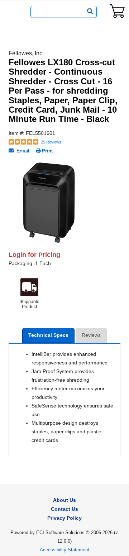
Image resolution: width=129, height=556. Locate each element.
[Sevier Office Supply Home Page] (13, 12)
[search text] (89, 12)
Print (47, 151)
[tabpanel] (64, 202)
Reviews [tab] (91, 335)
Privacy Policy (64, 518)
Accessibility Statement (64, 549)
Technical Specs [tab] (48, 335)
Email (22, 151)
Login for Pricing (34, 254)
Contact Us (64, 509)
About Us (64, 500)
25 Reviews (51, 142)
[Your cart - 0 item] (117, 11)
